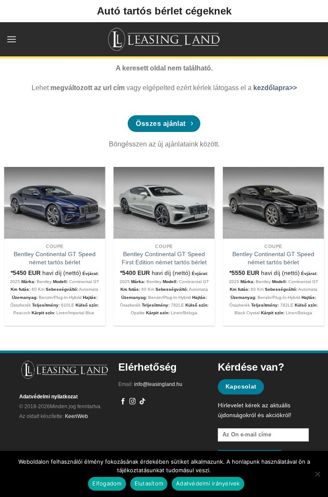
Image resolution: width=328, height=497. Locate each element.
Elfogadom (106, 483)
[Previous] (17, 238)
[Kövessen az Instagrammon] (132, 401)
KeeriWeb (76, 416)
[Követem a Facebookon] (123, 401)
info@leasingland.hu (158, 384)
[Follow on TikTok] (142, 401)
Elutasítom (149, 483)
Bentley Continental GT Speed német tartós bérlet (55, 258)
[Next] (311, 238)
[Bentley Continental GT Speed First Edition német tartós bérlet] (164, 203)
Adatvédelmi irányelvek (208, 483)
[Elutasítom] (317, 476)
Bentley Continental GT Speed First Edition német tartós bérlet (164, 258)
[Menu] (11, 39)
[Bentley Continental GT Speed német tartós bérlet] (54, 203)
